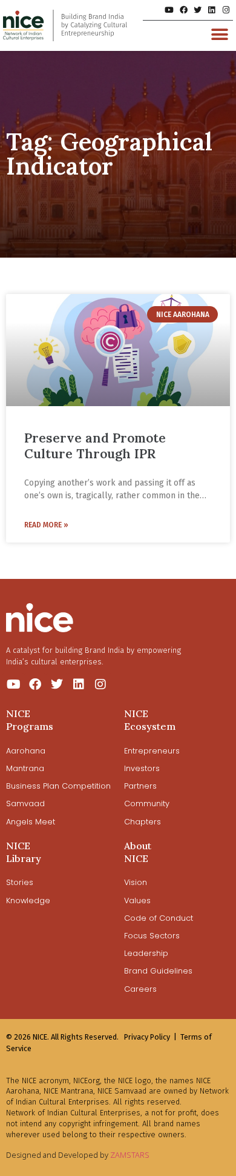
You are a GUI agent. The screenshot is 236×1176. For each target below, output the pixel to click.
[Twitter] (198, 10)
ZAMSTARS (129, 1154)
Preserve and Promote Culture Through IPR (95, 445)
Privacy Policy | (150, 1036)
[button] (219, 34)
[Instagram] (226, 10)
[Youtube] (169, 10)
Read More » (46, 525)
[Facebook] (183, 10)
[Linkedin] (211, 10)
